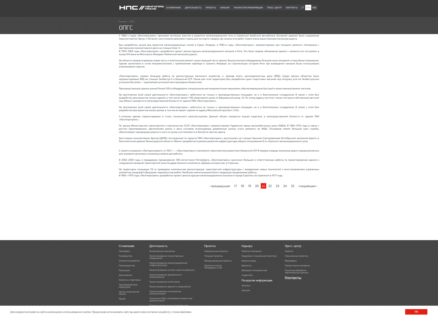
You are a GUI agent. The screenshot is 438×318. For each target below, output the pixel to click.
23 (277, 186)
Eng (314, 7)
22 (270, 186)
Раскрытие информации (248, 7)
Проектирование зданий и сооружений (170, 286)
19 (249, 186)
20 (257, 186)
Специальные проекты (296, 256)
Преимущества (127, 265)
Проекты (211, 7)
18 (242, 186)
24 (285, 186)
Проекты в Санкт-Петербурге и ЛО (213, 266)
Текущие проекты (213, 256)
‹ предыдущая (219, 186)
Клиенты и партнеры (130, 280)
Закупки (246, 290)
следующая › (308, 186)
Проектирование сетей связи (164, 282)
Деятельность (193, 7)
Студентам (247, 275)
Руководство (125, 256)
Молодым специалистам (254, 270)
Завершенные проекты (216, 251)
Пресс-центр (274, 7)
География (124, 251)
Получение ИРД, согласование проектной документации (170, 299)
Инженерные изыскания (162, 251)
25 (292, 186)
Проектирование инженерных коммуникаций (165, 292)
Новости (289, 251)
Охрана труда (249, 261)
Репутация (124, 270)
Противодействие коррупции (128, 286)
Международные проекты (217, 261)
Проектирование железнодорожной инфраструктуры (168, 264)
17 (235, 186)
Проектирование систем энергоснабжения (172, 270)
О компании (173, 7)
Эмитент (246, 285)
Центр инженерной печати (129, 293)
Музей (122, 299)
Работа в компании (252, 251)
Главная (123, 21)
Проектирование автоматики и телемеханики (165, 276)
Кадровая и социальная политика (259, 256)
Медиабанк (291, 261)
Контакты (292, 7)
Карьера (225, 7)
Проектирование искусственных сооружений (166, 257)
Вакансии (247, 265)
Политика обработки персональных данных (296, 271)
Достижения (125, 275)
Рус (308, 7)
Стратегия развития (129, 261)
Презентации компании (297, 265)
